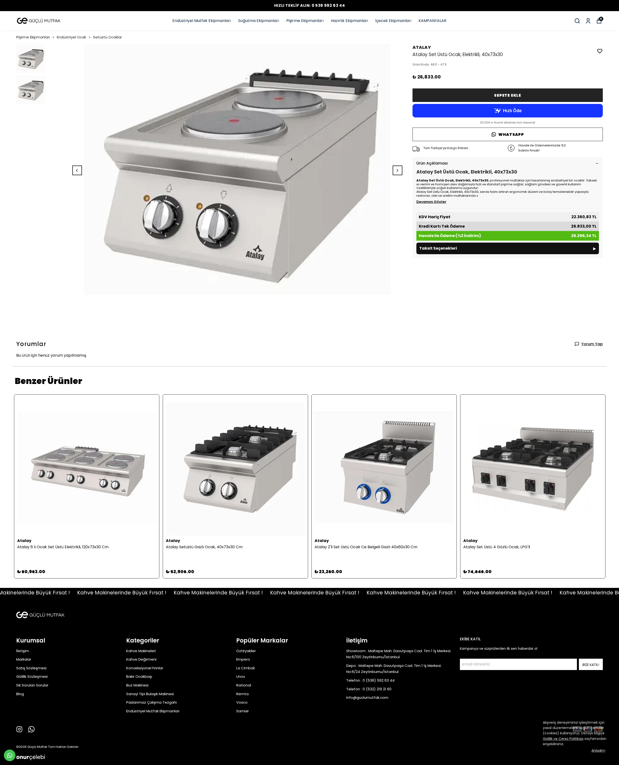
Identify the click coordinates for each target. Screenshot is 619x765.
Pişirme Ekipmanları (305, 20)
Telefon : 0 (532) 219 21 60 (368, 689)
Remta (242, 693)
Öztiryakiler (246, 650)
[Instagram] (19, 729)
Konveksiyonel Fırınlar (144, 668)
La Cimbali (245, 668)
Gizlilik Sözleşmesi (32, 676)
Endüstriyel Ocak (71, 37)
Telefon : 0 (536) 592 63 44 (370, 680)
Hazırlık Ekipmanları (349, 20)
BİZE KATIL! (590, 664)
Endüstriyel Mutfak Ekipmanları (201, 20)
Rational (243, 685)
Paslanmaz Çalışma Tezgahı (151, 702)
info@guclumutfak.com (367, 697)
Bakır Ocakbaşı (139, 676)
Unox (240, 676)
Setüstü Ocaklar (107, 37)
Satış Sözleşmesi (31, 668)
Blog (20, 693)
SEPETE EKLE (507, 95)
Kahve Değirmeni (141, 659)
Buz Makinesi (137, 685)
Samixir (242, 711)
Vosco (242, 702)
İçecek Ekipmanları (393, 20)
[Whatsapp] (31, 729)
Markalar (23, 659)
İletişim (22, 650)
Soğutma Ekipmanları (258, 20)
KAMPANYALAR (432, 20)
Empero (243, 659)
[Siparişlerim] (588, 21)
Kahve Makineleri (141, 650)
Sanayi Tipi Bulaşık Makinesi (150, 693)
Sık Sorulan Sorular (32, 685)
